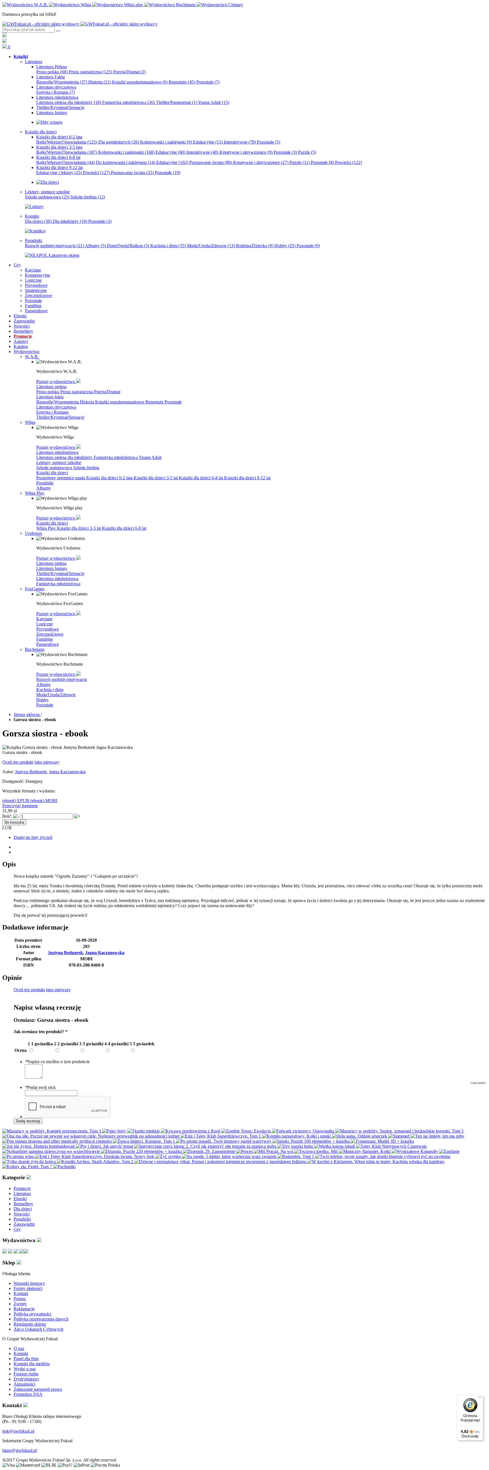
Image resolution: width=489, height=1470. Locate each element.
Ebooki (20, 1198)
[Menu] (480, 1398)
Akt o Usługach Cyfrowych (38, 1329)
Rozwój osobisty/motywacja (54, 245)
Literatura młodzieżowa (57, 452)
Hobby (284, 245)
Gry (17, 1229)
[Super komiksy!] (35, 230)
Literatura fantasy (51, 568)
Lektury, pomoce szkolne (58, 462)
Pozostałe (208, 82)
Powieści (348, 162)
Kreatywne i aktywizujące (246, 152)
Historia (99, 82)
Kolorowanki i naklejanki (166, 142)
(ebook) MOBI (43, 800)
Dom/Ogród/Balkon (128, 245)
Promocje (22, 1188)
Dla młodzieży (70, 221)
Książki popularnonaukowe (140, 82)
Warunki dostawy (29, 1283)
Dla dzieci (38, 221)
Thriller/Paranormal (176, 102)
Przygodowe (47, 629)
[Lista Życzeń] (4, 41)
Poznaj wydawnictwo (56, 381)
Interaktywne (240, 142)
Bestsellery (23, 1203)
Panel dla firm (26, 1358)
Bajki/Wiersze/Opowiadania (66, 142)
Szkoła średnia (87, 197)
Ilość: (7, 816)
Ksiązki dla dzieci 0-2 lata (110, 477)
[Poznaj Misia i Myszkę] (47, 182)
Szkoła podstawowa (47, 197)
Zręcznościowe (49, 634)
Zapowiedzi (24, 1224)
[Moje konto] (4, 35)
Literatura (22, 1193)
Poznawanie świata (210, 162)
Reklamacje (24, 1308)
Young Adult (213, 102)
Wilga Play (46, 528)
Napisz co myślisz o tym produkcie (57, 1061)
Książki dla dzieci (52, 472)
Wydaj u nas (25, 1368)
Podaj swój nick (40, 1087)
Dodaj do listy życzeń (33, 837)
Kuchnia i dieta (168, 245)
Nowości (22, 1214)
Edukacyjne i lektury (59, 172)
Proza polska (52, 71)
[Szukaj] (58, 31)
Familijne (44, 639)
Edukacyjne (208, 142)
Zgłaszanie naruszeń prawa (38, 1389)
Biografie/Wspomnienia (61, 82)
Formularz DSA (28, 1394)
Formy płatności (28, 1288)
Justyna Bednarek (31, 771)
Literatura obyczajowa (56, 407)
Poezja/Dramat (129, 71)
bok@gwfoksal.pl (18, 1431)
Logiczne (44, 623)
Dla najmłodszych (118, 142)
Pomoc (20, 1298)
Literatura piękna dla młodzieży (68, 102)
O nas (19, 1348)
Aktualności (24, 1384)
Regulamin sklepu (30, 1324)
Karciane (44, 618)
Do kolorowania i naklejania (125, 162)
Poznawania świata (132, 172)
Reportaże (182, 82)
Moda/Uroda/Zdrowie (211, 245)
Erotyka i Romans (55, 92)
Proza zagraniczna (90, 71)
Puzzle (307, 152)
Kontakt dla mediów (32, 1363)
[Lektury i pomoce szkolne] (34, 206)
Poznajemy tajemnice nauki (61, 477)
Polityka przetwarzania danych (41, 1319)
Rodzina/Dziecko (254, 245)
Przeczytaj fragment (20, 805)
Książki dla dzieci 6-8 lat (201, 477)
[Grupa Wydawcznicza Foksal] (79, 24)
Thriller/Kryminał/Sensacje (60, 417)
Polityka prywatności (32, 1313)
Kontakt (21, 1293)
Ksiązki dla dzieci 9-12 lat (247, 477)
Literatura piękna (51, 386)
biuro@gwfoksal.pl (19, 1450)
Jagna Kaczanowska (67, 771)
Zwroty (20, 1303)
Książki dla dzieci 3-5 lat (156, 477)
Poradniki (44, 482)
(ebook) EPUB (16, 800)
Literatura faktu (50, 396)
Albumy (95, 245)
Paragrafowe (47, 644)
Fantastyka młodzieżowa (128, 102)
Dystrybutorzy (26, 1379)
